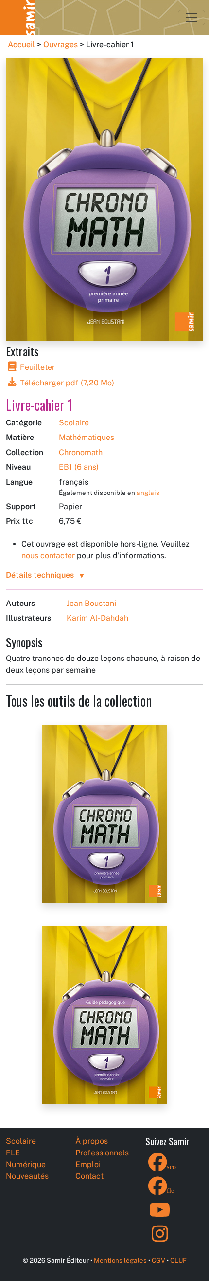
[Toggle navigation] (191, 17)
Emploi (88, 1164)
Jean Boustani (91, 603)
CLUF (178, 1260)
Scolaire (74, 422)
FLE (13, 1152)
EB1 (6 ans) (79, 467)
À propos (91, 1141)
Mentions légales (120, 1260)
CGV (158, 1260)
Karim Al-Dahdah (97, 617)
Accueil (21, 44)
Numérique (26, 1164)
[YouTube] (159, 1216)
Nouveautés (27, 1176)
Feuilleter (36, 367)
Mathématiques (86, 437)
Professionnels (102, 1152)
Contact (89, 1176)
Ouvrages (60, 44)
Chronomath (81, 452)
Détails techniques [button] (40, 575)
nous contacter (48, 555)
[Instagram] (159, 1239)
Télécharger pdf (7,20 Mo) (66, 382)
